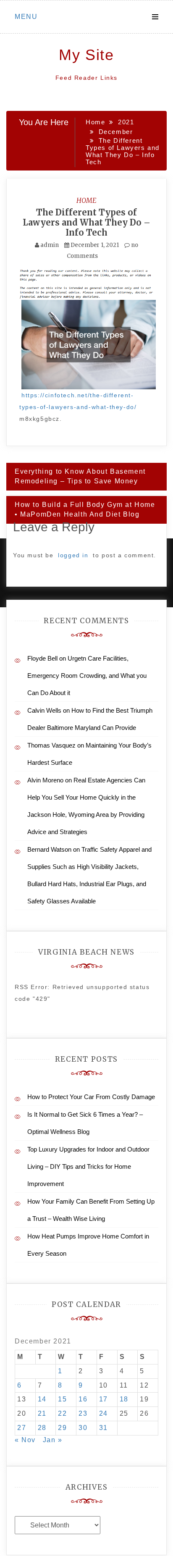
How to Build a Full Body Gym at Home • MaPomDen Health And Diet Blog (85, 509)
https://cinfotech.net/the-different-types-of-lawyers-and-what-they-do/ (77, 401)
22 (62, 1413)
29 (62, 1427)
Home (86, 200)
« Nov (25, 1439)
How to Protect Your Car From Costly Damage (91, 1096)
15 (62, 1399)
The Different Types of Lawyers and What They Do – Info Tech (86, 222)
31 (103, 1427)
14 (42, 1399)
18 (124, 1399)
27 (21, 1427)
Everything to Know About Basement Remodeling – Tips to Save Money (80, 476)
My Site (86, 54)
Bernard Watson (49, 849)
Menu (26, 16)
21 (42, 1413)
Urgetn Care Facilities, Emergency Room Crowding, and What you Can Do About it (87, 675)
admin (49, 245)
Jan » (53, 1439)
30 (83, 1427)
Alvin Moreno (45, 780)
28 (42, 1427)
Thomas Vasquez (51, 745)
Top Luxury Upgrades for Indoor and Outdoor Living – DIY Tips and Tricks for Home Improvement (88, 1166)
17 (103, 1399)
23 (83, 1413)
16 (83, 1399)
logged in (73, 555)
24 (103, 1413)
